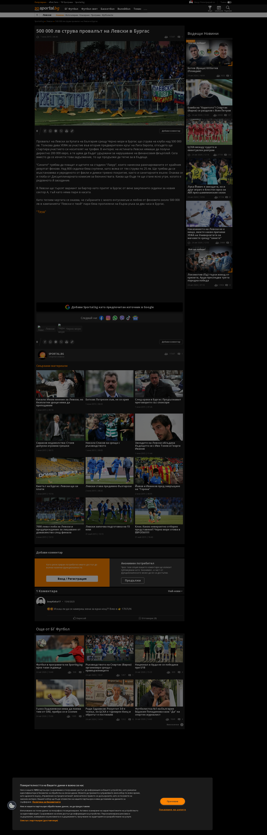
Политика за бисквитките (46, 801)
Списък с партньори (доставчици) (39, 820)
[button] (12, 805)
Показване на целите (172, 809)
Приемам (172, 801)
